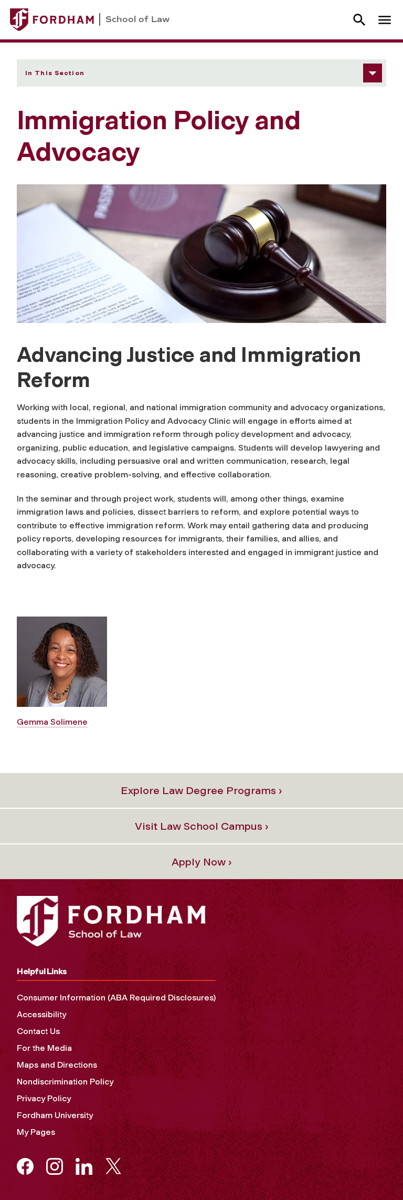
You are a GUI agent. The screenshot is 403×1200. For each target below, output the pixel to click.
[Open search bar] (359, 19)
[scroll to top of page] (371, 1168)
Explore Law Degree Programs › (201, 790)
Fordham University (55, 1115)
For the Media (44, 1048)
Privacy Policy (44, 1098)
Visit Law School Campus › (202, 826)
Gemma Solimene (52, 722)
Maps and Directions (57, 1065)
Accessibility (41, 1014)
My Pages (36, 1132)
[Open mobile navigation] (384, 19)
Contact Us (38, 1031)
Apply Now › (202, 861)
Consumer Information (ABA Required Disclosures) (116, 998)
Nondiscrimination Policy (65, 1082)
